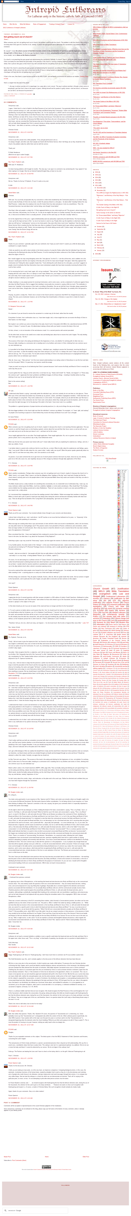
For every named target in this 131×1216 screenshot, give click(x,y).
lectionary (109, 740)
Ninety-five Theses (100, 680)
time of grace (123, 686)
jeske (117, 650)
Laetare (112, 720)
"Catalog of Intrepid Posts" (57, 24)
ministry (125, 684)
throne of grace (117, 746)
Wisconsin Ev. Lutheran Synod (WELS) (104, 384)
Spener (101, 698)
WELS (101, 591)
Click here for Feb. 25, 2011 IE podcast (116, 301)
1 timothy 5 (108, 674)
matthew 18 (117, 684)
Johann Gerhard (116, 660)
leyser (122, 740)
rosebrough (107, 744)
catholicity (96, 608)
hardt (125, 704)
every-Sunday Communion (111, 656)
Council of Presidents (118, 712)
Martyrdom (97, 614)
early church (123, 702)
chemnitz (123, 636)
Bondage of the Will (99, 712)
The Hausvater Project (99, 426)
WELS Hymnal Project (110, 730)
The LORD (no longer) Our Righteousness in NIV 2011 (112, 193)
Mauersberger (107, 722)
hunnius (119, 672)
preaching (124, 742)
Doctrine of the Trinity (100, 714)
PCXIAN (11, 424)
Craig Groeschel (122, 670)
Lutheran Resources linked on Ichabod (104, 438)
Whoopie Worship (112, 700)
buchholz (98, 702)
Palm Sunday (112, 680)
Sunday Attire (123, 680)
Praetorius (95, 726)
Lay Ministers (107, 694)
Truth (109, 682)
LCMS (116, 646)
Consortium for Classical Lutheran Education (106, 422)
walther (108, 748)
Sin (108, 728)
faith (113, 672)
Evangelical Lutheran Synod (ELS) (103, 376)
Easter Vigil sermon (114, 714)
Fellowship (95, 716)
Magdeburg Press (98, 396)
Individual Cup (97, 694)
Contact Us (71, 24)
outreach (106, 598)
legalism (116, 740)
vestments (95, 748)
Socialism (124, 646)
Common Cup (123, 688)
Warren (119, 730)
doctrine (122, 610)
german (95, 738)
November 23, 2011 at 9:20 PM (20, 678)
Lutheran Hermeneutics (121, 720)
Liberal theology (116, 630)
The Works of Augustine (100, 448)
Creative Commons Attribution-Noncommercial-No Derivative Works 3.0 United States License (52, 1169)
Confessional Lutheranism (115, 596)
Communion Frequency (109, 670)
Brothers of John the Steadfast (102, 428)
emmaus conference (99, 704)
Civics (95, 612)
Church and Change (99, 676)
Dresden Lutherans (121, 676)
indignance (96, 706)
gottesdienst (101, 738)
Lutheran (95, 634)
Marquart (126, 660)
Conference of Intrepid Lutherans (104, 658)
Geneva (103, 716)
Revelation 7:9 (12, 673)
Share (5, 39)
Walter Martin (117, 682)
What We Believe (25, 24)
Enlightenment (97, 660)
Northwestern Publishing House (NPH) (104, 398)
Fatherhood (124, 714)
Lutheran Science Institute (101, 430)
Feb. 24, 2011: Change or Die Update (106, 299)
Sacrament (98, 662)
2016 (96, 172)
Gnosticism (110, 716)
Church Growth (101, 588)
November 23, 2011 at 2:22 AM (20, 188)
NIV (105, 600)
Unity (118, 664)
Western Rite (124, 622)
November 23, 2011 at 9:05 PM (20, 630)
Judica (107, 720)
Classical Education (121, 644)
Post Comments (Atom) (19, 1160)
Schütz (125, 654)
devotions (96, 638)
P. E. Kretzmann (107, 634)
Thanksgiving (109, 698)
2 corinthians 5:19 (110, 668)
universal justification (118, 604)
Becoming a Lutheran (110, 688)
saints (113, 744)
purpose (101, 744)
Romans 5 (96, 672)
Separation (96, 656)
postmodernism (123, 620)
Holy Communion (106, 628)
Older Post (86, 1156)
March (99, 245)
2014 (96, 177)
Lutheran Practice (112, 602)
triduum (95, 688)
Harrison (106, 660)
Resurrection (116, 654)
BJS (126, 674)
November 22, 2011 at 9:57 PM (20, 157)
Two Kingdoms (113, 636)
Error (124, 632)
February (99, 248)
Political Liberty (117, 694)
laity (126, 672)
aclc (120, 700)
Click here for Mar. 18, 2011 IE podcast (116, 306)
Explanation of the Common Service (113, 640)
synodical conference (123, 708)
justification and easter (98, 740)
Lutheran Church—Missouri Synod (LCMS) (105, 378)
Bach (104, 652)
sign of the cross (121, 744)
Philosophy (96, 642)
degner (119, 734)
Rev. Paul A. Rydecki (14, 162)
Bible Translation (120, 591)
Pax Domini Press (98, 400)
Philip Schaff (119, 724)
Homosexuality (107, 646)
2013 (96, 180)
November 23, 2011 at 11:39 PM (20, 787)
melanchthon (117, 706)
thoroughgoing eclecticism (106, 746)
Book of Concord (98, 416)
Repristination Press (99, 402)
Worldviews (125, 664)
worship (12, 95)
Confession (108, 712)
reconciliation (111, 708)
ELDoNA (100, 610)
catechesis (96, 648)
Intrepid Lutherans (119, 612)
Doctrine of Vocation (98, 690)
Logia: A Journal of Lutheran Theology (104, 418)
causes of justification (110, 702)
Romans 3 (117, 726)
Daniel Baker (12, 192)
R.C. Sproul (103, 726)
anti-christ (126, 700)
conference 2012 (115, 642)
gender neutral (121, 634)
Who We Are (13, 24)
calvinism (108, 734)
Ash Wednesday (122, 668)
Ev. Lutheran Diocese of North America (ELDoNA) (107, 374)
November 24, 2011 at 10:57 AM (20, 1025)
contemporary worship (115, 614)
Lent (112, 620)
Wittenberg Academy (99, 424)
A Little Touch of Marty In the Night (106, 220)
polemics (102, 708)
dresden (102, 736)
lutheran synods (106, 706)
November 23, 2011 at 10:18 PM (20, 728)
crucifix (114, 734)
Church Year (96, 670)
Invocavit (102, 718)
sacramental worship (121, 666)
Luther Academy (98, 432)
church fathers (106, 672)
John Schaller (109, 718)
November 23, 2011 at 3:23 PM (20, 419)
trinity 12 (125, 746)
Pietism (123, 624)
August (99, 232)
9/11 (101, 688)
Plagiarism (106, 654)
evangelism (105, 594)
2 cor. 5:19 (106, 710)
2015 (96, 175)
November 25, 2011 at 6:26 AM (20, 1098)
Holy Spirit (108, 678)
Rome (94, 728)
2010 (96, 254)
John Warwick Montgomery (121, 718)
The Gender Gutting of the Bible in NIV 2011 (109, 204)
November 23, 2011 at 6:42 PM (20, 590)
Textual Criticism (115, 728)
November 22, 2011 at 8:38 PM (20, 132)
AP (9, 391)
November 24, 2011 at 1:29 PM (20, 1058)
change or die (106, 648)
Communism (97, 646)
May (98, 240)
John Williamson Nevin (98, 720)
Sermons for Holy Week (106, 622)
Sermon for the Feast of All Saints (106, 223)
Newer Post (7, 1156)
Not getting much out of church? (18, 37)
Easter (95, 640)
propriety (95, 744)
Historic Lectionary (98, 434)
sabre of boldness (98, 686)
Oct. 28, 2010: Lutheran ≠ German (105, 294)
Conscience (110, 676)
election (119, 736)
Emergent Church (98, 678)
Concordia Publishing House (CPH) (103, 392)
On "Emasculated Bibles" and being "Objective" (110, 215)
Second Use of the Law (120, 662)
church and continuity (99, 626)
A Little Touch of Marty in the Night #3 (107, 207)
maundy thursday (98, 674)
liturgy (104, 604)
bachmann (119, 732)
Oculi (101, 724)
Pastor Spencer (13, 510)
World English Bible (104, 732)
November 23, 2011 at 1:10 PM (20, 301)
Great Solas (118, 716)
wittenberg (114, 748)
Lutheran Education (99, 636)
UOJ (114, 600)
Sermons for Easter (99, 664)
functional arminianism (120, 648)
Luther (117, 628)
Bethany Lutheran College (122, 710)
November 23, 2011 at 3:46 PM (20, 505)
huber (110, 650)
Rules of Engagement (39, 24)
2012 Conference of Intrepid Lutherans (14, 27)
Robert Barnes (110, 696)
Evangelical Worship (118, 690)
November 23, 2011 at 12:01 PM (20, 232)
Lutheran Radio (97, 722)
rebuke (124, 656)
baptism (125, 732)
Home (5, 24)
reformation (101, 624)
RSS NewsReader (111, 458)
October (99, 226)
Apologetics (97, 606)
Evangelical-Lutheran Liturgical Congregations (106, 410)
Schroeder (107, 662)
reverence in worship (116, 626)
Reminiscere (110, 726)
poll (118, 742)
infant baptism (117, 738)
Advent (112, 710)
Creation (127, 712)
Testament (111, 664)
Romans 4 (124, 726)
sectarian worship (122, 608)
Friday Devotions (105, 692)
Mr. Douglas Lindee (14, 792)
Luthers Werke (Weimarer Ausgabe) (103, 444)
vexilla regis (102, 748)
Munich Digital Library (99, 446)
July (98, 234)
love (102, 742)
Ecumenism (122, 658)
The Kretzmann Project (100, 420)
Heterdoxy (106, 618)
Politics (95, 616)
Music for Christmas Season (121, 678)
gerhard (125, 736)
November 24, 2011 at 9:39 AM (20, 929)
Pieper (125, 724)
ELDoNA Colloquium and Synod (110, 632)
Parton (105, 724)
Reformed (101, 696)
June (98, 237)
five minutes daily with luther (114, 616)
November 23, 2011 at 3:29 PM (20, 466)
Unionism (105, 642)
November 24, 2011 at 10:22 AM (20, 947)
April (98, 242)
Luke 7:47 (86, 623)
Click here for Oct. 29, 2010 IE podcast (116, 296)
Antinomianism (118, 674)
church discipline (100, 666)
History (111, 610)
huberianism (109, 738)
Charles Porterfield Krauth (110, 638)
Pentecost (111, 724)
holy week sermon (99, 650)
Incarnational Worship (119, 692)
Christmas (110, 644)
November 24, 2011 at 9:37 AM (20, 870)
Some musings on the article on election (108, 212)
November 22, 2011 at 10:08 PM (20, 174)
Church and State (116, 606)
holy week (108, 608)
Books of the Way (98, 390)
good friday (125, 642)
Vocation (100, 730)
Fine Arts (105, 612)
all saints (113, 732)
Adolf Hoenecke (99, 644)
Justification (123, 588)
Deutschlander (104, 630)
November (100, 190)
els (111, 684)
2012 (96, 183)
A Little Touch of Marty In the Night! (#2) (108, 218)
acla (100, 684)
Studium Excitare (98, 450)
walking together (98, 668)
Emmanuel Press (98, 394)
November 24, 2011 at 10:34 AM (20, 1006)
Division (124, 638)
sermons (96, 618)
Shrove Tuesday (102, 728)
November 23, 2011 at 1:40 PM (20, 386)
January (99, 250)
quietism (109, 666)
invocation (125, 738)
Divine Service (113, 624)
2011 (96, 185)
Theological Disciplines (122, 698)
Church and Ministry (114, 652)
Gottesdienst (97, 436)
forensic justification (114, 704)
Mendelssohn (116, 722)
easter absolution (111, 736)
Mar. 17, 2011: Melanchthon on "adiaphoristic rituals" (110, 304)
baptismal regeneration (98, 734)
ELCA (108, 690)
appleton (105, 684)
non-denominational (110, 742)
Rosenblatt (119, 696)
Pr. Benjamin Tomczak (15, 306)
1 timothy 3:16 (98, 710)
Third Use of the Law (99, 682)
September (100, 229)
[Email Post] (33, 94)
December (100, 188)
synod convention (111, 686)
